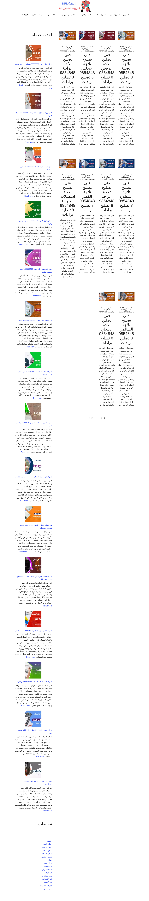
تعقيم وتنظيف (46, 857)
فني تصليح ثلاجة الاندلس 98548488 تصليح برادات (87, 68)
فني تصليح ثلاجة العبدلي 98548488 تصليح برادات (106, 329)
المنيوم (49, 841)
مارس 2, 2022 (125, 46)
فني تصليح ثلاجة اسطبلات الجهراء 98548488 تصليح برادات (67, 199)
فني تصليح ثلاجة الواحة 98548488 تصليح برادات (106, 196)
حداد (50, 860)
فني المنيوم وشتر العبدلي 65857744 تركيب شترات (33, 477)
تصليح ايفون (47, 844)
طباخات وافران (46, 870)
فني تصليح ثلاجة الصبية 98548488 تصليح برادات (126, 68)
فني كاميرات (47, 879)
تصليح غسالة (47, 854)
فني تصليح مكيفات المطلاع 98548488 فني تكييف (34, 682)
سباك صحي (47, 863)
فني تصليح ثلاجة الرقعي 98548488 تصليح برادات (106, 68)
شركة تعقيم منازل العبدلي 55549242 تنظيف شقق (33, 630)
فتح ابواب (48, 873)
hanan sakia (126, 51)
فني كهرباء (48, 882)
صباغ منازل (48, 866)
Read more (29, 142)
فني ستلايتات (47, 876)
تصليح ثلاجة (125, 49)
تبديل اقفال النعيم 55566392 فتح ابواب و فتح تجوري (33, 64)
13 (92, 418)
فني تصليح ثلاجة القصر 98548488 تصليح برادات (87, 196)
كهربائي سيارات (46, 885)
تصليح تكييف (47, 847)
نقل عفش (48, 889)
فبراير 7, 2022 (105, 46)
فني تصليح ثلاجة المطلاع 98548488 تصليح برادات (126, 196)
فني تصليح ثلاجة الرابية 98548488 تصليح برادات (67, 68)
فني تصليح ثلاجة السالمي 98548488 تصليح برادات (126, 329)
